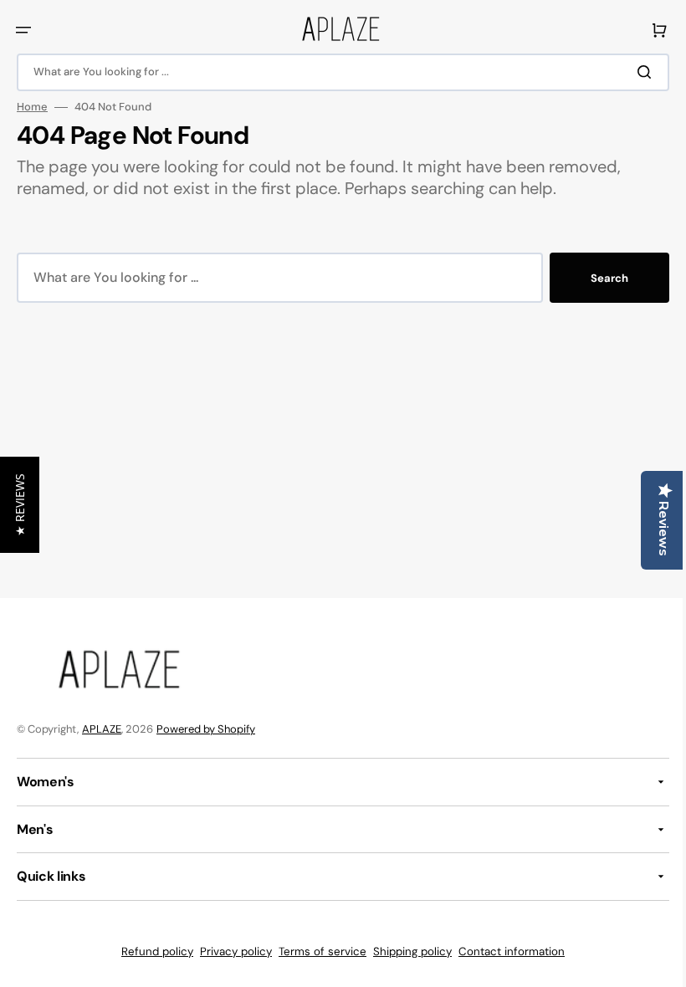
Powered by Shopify (205, 729)
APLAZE (101, 729)
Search (597, 278)
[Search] (635, 72)
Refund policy (151, 951)
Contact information (506, 951)
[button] (23, 30)
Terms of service (317, 951)
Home (32, 107)
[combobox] (337, 72)
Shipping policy (406, 951)
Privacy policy (230, 951)
